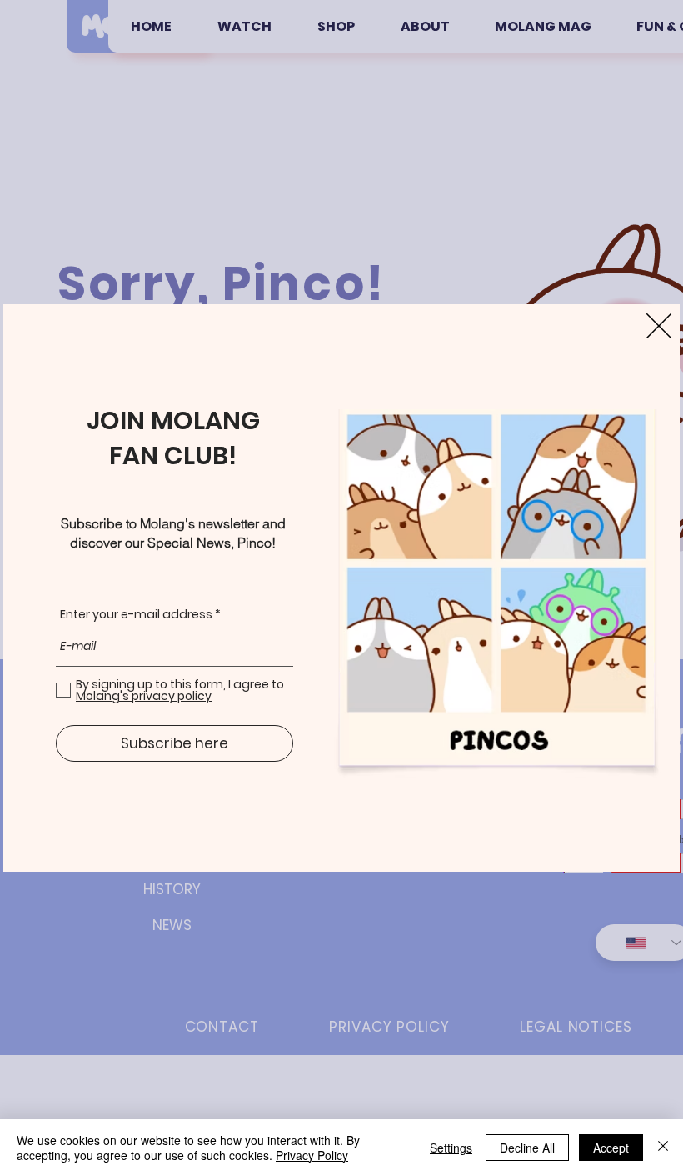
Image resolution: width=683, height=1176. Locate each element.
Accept (611, 1147)
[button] (659, 325)
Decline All (527, 1147)
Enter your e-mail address (136, 614)
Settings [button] (451, 1147)
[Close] (663, 1148)
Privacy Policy (312, 1155)
